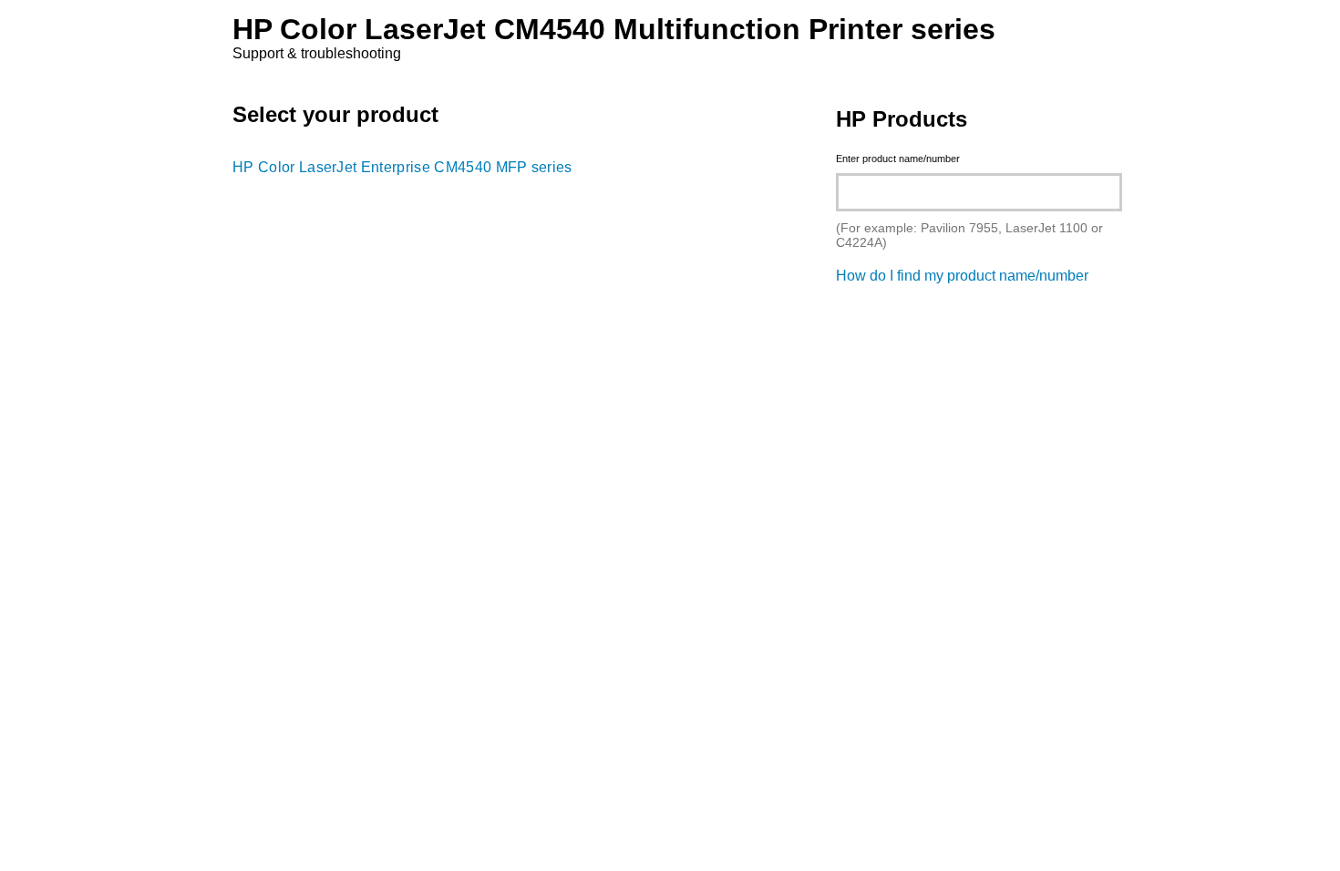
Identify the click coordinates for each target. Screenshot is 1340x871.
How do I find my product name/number (962, 275)
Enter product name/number (898, 158)
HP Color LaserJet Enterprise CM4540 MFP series (402, 167)
